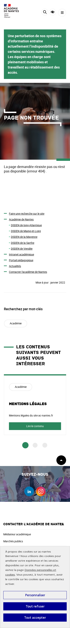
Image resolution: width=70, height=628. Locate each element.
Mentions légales (28, 404)
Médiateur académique (17, 534)
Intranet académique (21, 254)
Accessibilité (52, 12)
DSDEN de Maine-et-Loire (26, 231)
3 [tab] (44, 445)
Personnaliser (35, 595)
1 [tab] (25, 445)
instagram (41, 491)
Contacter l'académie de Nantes (28, 272)
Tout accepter (35, 617)
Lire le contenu (35, 426)
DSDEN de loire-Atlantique (26, 225)
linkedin (29, 491)
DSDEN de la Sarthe (22, 243)
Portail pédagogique (21, 260)
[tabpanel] (35, 404)
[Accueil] (14, 11)
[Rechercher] (44, 13)
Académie (16, 323)
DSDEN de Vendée (21, 248)
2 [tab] (35, 445)
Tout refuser (35, 606)
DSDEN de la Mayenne (24, 237)
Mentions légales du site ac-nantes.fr (31, 415)
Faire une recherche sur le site (26, 213)
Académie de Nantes (21, 219)
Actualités (15, 266)
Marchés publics (13, 541)
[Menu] (62, 13)
